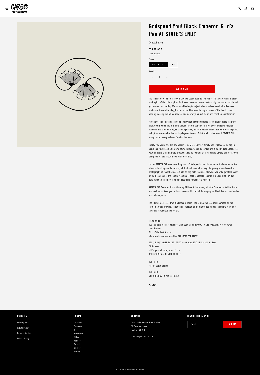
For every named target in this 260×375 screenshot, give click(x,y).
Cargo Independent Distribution (133, 369)
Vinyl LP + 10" (158, 64)
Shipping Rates (23, 322)
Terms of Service (24, 333)
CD (173, 64)
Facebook (78, 326)
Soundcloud (78, 333)
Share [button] (154, 285)
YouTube (77, 340)
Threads (77, 344)
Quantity (152, 71)
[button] (6, 8)
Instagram (78, 322)
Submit (232, 324)
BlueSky (77, 348)
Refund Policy (23, 328)
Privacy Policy (23, 338)
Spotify (77, 351)
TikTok (76, 337)
